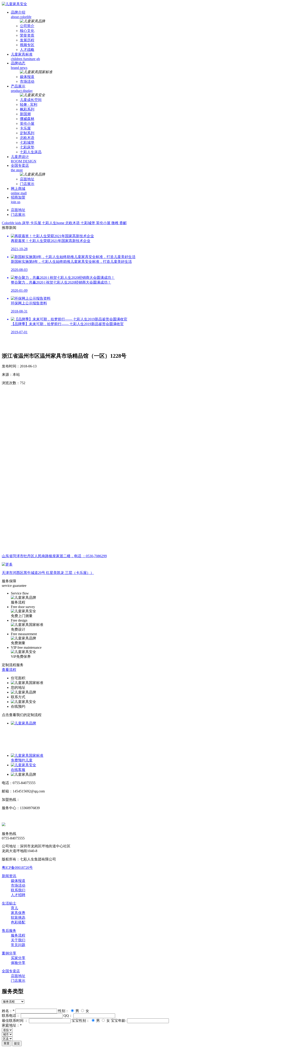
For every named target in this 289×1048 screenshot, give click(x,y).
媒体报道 (27, 77)
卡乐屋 (25, 128)
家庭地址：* (12, 1025)
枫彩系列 (27, 109)
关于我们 (18, 940)
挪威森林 (27, 119)
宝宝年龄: (118, 1020)
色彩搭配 (18, 922)
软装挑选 (18, 917)
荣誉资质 (27, 35)
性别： (63, 1011)
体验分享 (18, 963)
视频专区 (27, 45)
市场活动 (27, 81)
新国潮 (25, 114)
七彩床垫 (27, 147)
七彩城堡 (27, 142)
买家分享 (18, 958)
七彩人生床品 (31, 152)
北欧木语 (27, 138)
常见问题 (18, 945)
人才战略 (27, 50)
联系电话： (11, 1015)
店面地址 (27, 179)
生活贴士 (9, 903)
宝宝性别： (81, 1020)
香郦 (123, 223)
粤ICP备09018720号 (17, 867)
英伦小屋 (27, 123)
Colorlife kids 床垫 (16, 223)
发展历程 (27, 40)
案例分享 (9, 953)
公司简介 (27, 26)
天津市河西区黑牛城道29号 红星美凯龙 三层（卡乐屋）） (48, 573)
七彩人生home (53, 223)
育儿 (14, 908)
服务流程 (18, 935)
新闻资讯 (9, 876)
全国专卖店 (11, 971)
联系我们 (18, 890)
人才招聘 (18, 895)
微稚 (115, 223)
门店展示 (27, 184)
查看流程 (9, 670)
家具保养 (18, 913)
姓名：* (8, 1011)
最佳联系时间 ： (15, 1020)
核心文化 (27, 31)
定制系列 (27, 133)
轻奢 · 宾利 (28, 104)
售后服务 (9, 931)
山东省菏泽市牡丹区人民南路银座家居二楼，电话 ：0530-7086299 (54, 556)
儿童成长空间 (31, 100)
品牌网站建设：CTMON (21, 816)
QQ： (67, 1015)
